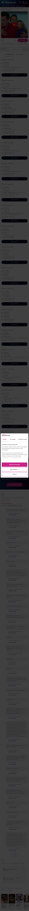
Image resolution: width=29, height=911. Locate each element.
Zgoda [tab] (4, 439)
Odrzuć (14, 474)
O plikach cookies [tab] (22, 439)
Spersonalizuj (13, 469)
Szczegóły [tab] (12, 439)
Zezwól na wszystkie (14, 464)
